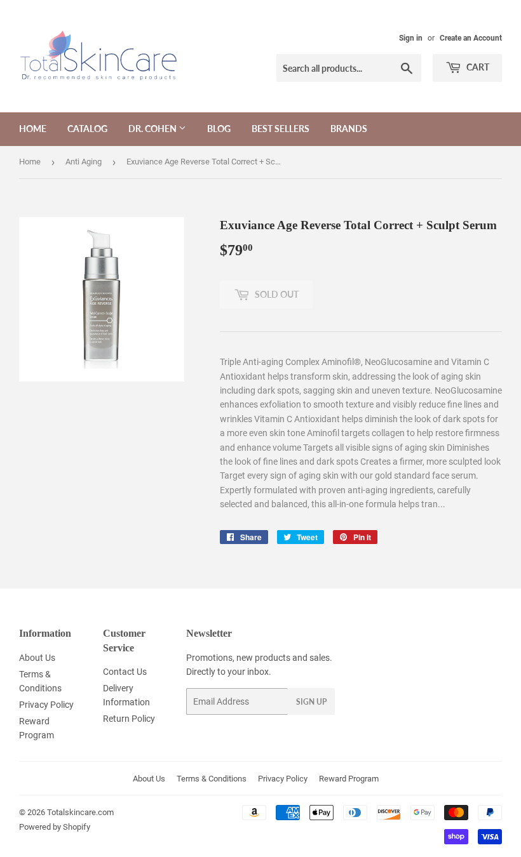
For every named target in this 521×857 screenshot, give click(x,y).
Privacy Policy (46, 705)
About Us (37, 658)
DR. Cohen (153, 128)
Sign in (411, 38)
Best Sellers (280, 128)
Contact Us (125, 672)
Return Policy (129, 719)
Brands (348, 128)
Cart (476, 67)
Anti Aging (83, 161)
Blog (219, 128)
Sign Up (311, 702)
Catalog (87, 128)
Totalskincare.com (80, 812)
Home (32, 128)
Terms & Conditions (212, 778)
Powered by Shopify (54, 827)
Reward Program (349, 778)
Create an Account (471, 38)
